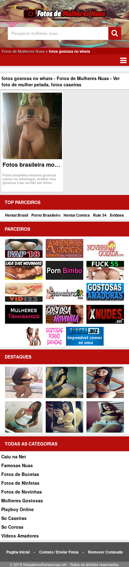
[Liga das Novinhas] (24, 278)
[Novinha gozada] (105, 256)
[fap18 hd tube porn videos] (24, 256)
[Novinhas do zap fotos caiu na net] (24, 431)
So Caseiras (14, 518)
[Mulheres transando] (24, 322)
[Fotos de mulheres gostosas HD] (24, 396)
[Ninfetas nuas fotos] (64, 431)
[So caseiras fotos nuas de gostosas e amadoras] (105, 396)
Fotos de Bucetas (20, 474)
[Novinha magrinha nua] (64, 396)
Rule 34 (99, 215)
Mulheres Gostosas (22, 500)
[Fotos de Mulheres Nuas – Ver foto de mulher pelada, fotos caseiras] (64, 17)
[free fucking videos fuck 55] (105, 278)
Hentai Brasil (16, 215)
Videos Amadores (20, 535)
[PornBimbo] (64, 278)
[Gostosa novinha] (64, 322)
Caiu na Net (13, 456)
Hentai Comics (77, 215)
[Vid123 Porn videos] (24, 300)
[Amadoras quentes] (64, 256)
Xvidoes (117, 215)
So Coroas (12, 527)
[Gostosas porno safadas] (44, 344)
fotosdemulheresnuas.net (44, 564)
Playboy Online (17, 509)
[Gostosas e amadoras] (105, 300)
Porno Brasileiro (45, 215)
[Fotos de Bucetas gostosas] (105, 431)
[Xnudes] (105, 322)
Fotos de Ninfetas (20, 483)
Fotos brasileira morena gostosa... (48, 164)
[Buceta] (85, 344)
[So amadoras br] (64, 300)
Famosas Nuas (17, 465)
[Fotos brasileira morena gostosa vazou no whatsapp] (32, 125)
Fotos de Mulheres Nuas (23, 51)
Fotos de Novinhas (21, 492)
